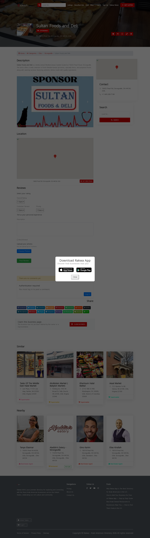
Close (75, 277)
